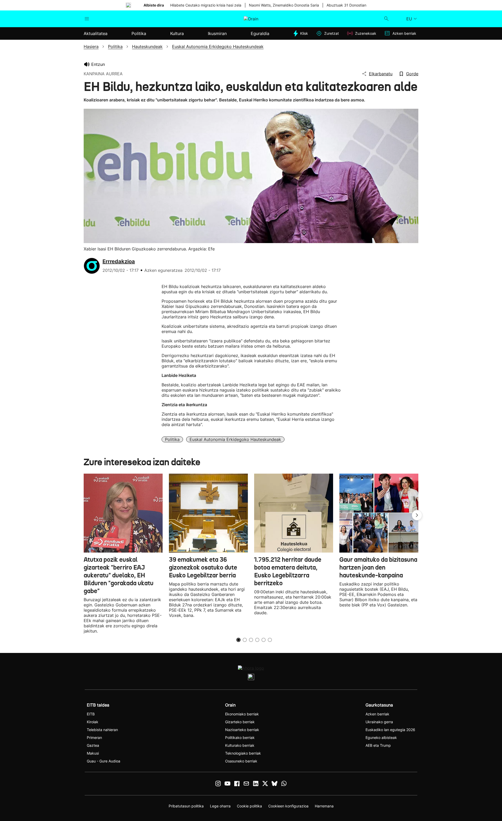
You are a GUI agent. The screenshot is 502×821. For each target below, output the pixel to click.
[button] (417, 515)
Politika (172, 439)
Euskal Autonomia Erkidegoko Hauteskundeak (235, 439)
